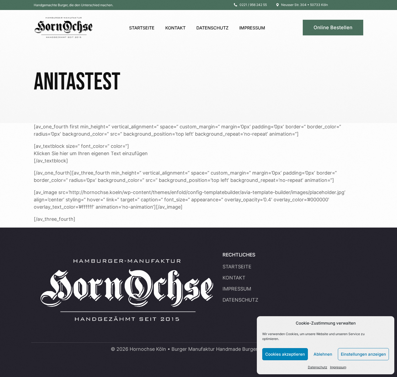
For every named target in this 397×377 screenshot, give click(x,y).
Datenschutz (317, 367)
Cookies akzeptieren (285, 354)
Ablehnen (323, 354)
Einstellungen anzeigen (363, 354)
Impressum (338, 367)
